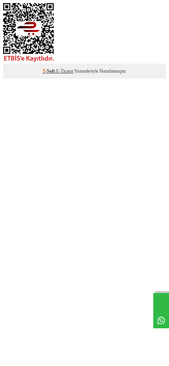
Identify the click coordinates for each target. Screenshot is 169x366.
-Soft (49, 71)
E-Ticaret (64, 71)
